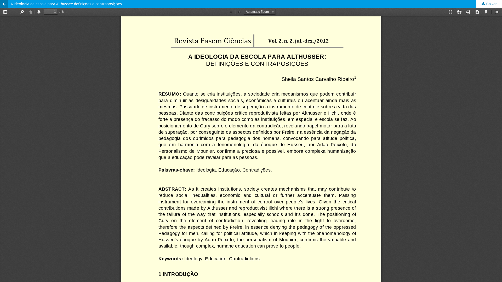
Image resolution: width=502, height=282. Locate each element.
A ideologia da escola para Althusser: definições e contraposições (66, 3)
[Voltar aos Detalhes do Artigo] (4, 4)
